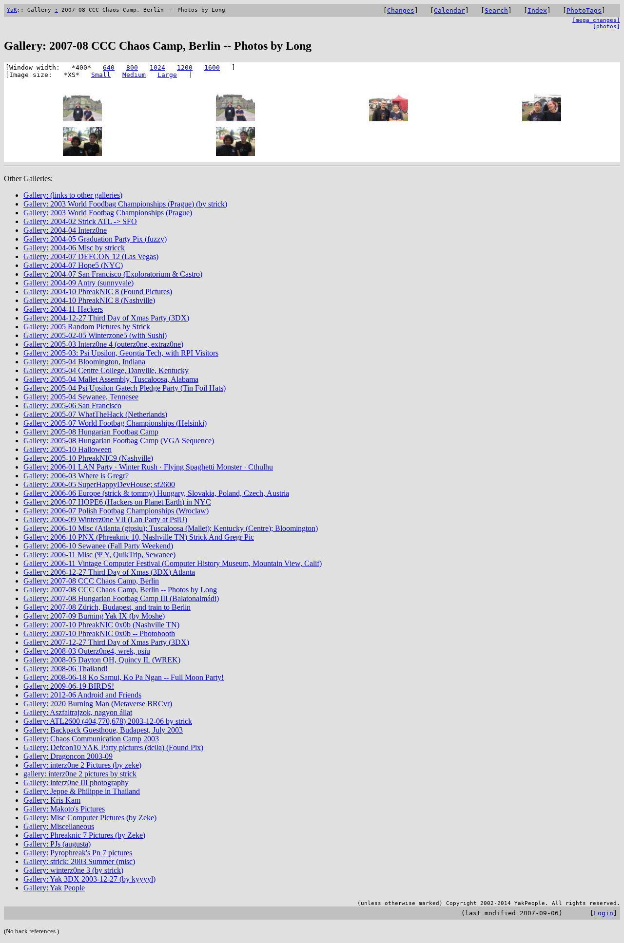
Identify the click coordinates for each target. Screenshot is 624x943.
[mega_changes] (596, 20)
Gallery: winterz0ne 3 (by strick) (73, 870)
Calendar (449, 10)
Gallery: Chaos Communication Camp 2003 (91, 739)
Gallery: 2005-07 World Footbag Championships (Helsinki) (115, 423)
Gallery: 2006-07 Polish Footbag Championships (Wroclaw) (116, 511)
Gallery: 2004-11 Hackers (63, 309)
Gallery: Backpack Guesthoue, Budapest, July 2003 (103, 730)
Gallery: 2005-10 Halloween (67, 449)
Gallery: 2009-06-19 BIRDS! (68, 686)
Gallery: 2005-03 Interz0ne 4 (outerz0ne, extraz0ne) (103, 344)
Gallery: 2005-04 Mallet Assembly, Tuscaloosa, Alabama (110, 379)
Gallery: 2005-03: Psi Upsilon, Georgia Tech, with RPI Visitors (120, 353)
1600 (212, 67)
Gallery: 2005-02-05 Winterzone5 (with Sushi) (95, 335)
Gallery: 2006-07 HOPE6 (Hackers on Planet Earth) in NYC (117, 502)
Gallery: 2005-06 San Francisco (72, 405)
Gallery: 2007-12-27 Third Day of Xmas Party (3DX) (106, 642)
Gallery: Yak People (54, 888)
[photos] (606, 26)
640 (109, 67)
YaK (12, 10)
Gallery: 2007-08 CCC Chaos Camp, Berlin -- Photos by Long (120, 589)
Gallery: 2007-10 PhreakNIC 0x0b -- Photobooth (99, 633)
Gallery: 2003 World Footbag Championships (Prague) (107, 212)
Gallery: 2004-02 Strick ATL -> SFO (80, 221)
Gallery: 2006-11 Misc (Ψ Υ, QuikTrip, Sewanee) (99, 554)
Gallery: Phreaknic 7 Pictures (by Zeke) (84, 835)
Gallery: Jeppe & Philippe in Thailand (81, 791)
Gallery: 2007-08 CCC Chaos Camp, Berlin (91, 581)
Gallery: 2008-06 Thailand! (65, 668)
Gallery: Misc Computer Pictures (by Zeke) (89, 817)
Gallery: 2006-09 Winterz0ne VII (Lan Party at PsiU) (105, 519)
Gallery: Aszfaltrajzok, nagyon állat (77, 712)
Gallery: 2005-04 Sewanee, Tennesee (80, 397)
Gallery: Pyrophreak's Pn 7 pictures (77, 853)
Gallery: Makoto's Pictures (64, 809)
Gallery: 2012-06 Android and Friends (82, 695)
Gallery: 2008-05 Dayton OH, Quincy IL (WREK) (101, 660)
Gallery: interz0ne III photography (76, 782)
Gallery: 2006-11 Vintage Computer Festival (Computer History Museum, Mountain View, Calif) (172, 563)
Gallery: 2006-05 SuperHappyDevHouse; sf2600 (99, 484)
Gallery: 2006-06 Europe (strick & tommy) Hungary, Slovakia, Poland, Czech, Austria (156, 493)
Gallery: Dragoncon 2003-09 (68, 756)
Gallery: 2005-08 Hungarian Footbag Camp (90, 432)
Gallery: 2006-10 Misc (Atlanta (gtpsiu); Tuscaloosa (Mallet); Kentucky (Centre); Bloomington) (170, 528)
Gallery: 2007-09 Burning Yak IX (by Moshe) (94, 616)
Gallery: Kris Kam (51, 800)
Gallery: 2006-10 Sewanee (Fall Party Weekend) (98, 546)
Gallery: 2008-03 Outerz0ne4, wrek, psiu (86, 651)
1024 (157, 67)
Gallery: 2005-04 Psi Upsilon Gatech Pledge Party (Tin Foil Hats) (124, 388)
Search (496, 10)
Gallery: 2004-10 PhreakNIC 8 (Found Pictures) (97, 291)
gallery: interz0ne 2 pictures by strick (79, 774)
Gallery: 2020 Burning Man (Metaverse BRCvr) (97, 703)
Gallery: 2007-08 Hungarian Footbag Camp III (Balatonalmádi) (121, 598)
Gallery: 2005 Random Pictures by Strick (86, 326)
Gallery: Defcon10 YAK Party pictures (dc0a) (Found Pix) (113, 747)
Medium (134, 74)
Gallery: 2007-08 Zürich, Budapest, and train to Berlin (107, 607)
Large (167, 74)
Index (537, 10)
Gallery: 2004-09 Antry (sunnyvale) (78, 283)
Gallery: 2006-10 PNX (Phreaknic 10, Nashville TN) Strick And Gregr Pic (138, 537)
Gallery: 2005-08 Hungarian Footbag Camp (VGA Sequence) (118, 440)
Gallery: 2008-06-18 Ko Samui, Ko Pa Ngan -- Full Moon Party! (123, 677)
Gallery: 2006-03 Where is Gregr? (76, 476)
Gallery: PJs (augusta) (57, 844)
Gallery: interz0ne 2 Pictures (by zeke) (82, 765)
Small (101, 74)
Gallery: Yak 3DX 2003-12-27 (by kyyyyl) (89, 879)
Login (603, 913)
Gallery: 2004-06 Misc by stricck (74, 248)
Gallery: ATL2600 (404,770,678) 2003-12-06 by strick (107, 721)
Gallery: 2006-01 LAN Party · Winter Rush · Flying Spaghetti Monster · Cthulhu (148, 467)
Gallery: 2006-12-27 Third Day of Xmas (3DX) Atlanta (109, 572)
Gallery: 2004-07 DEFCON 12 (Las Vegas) (90, 256)
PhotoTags (584, 10)
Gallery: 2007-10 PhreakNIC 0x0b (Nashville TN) (101, 625)
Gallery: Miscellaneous (58, 826)
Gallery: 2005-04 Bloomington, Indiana (84, 362)
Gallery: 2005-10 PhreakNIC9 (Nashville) (88, 458)
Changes (400, 10)
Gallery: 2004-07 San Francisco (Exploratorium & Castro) (112, 274)
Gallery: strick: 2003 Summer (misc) (79, 861)
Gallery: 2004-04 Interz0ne (65, 230)
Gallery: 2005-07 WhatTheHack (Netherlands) (95, 414)
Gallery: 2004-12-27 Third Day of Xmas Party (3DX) (106, 318)
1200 (185, 67)
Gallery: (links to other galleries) (72, 195)
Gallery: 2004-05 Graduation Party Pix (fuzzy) (95, 239)
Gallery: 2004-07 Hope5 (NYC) (73, 265)
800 (132, 67)
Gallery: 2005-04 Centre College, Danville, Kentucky (106, 370)
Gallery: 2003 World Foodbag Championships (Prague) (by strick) (125, 204)
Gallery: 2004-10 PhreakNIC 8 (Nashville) (89, 300)
